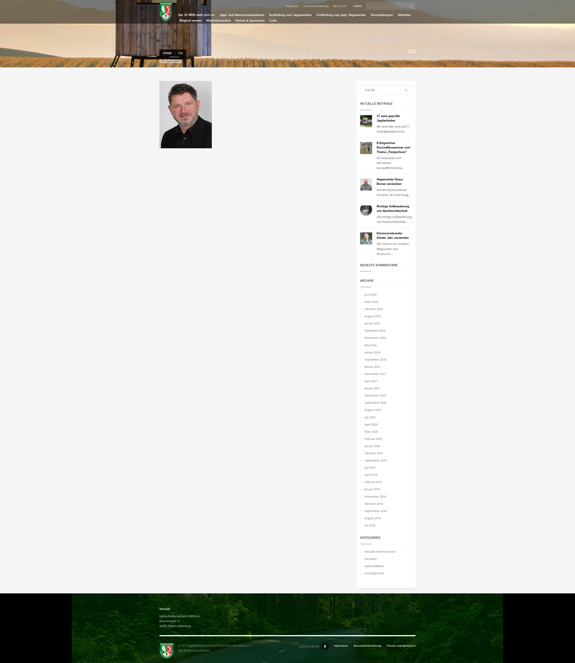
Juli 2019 (370, 468)
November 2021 (375, 374)
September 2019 (375, 460)
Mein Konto (340, 6)
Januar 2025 (372, 323)
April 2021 (371, 381)
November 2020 (375, 395)
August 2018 (373, 518)
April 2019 (371, 475)
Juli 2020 (370, 417)
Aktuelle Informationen (380, 552)
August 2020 (373, 410)
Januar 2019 (372, 489)
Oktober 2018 (374, 504)
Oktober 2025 (374, 309)
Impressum (292, 6)
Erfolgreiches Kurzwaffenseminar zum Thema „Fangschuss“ (393, 147)
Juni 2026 (370, 295)
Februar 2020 (373, 439)
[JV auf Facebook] (325, 646)
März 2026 (371, 302)
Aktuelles (371, 559)
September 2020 (375, 403)
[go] (411, 5)
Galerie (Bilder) (374, 566)
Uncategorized (374, 573)
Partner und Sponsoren (401, 645)
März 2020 (371, 432)
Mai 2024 (370, 345)
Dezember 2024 (375, 330)
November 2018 (375, 496)
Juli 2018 (370, 525)
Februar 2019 (373, 482)
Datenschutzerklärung (316, 6)
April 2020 (371, 424)
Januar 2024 (372, 352)
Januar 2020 (372, 446)
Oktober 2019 (374, 453)
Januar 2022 (372, 367)
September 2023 (375, 359)
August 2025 (373, 316)
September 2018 (375, 511)
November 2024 (375, 338)
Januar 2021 (372, 388)
